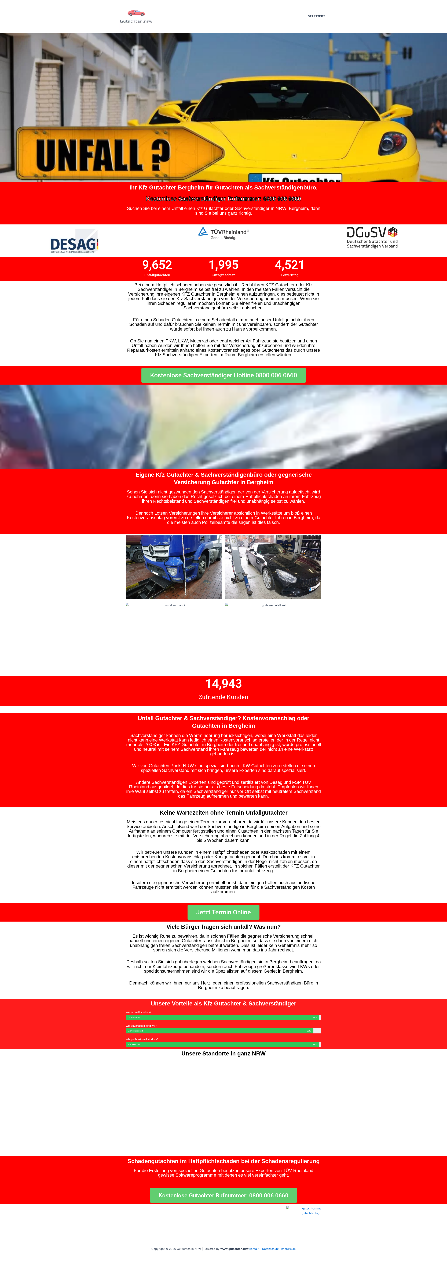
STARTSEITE (316, 16)
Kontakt (254, 1249)
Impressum (288, 1249)
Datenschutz (270, 1249)
